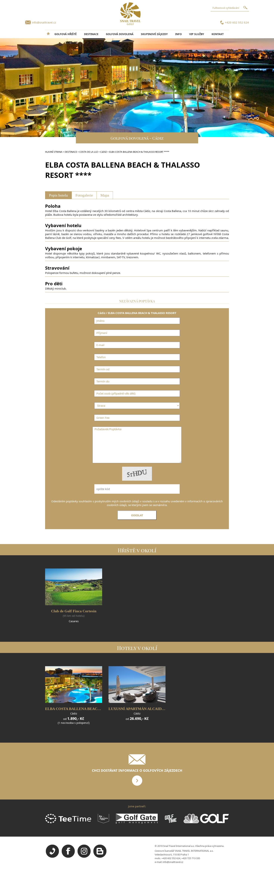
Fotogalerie (84, 195)
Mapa (104, 195)
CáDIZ (103, 151)
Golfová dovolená (119, 34)
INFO (178, 34)
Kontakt (218, 34)
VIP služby (196, 34)
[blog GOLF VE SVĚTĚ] (100, 856)
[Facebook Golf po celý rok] (68, 856)
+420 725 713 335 (190, 858)
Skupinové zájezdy (154, 34)
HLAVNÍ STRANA (53, 151)
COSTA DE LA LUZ (88, 151)
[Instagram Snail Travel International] (84, 856)
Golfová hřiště (65, 34)
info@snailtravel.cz (44, 22)
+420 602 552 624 (237, 22)
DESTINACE (91, 34)
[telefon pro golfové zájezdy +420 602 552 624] (52, 856)
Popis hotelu (58, 195)
